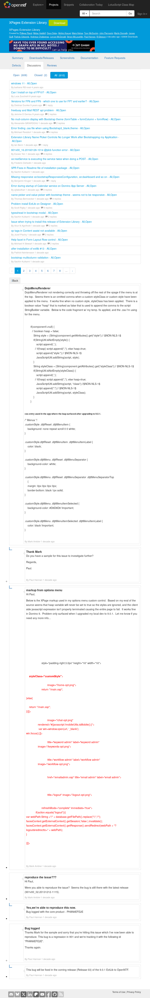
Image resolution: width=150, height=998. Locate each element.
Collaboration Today (91, 4)
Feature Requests (114, 58)
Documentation (89, 58)
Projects (53, 4)
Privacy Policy (134, 991)
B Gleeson (101, 36)
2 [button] (24, 270)
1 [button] (17, 270)
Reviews (52, 65)
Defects (16, 65)
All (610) (60, 75)
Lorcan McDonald (58, 36)
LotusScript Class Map (121, 4)
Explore (37, 4)
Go (130, 13)
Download (59, 23)
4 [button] (36, 270)
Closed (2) (40, 75)
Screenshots (67, 58)
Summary (17, 58)
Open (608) (20, 75)
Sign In (141, 14)
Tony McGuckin (91, 33)
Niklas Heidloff (39, 33)
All (84, 13)
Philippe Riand (26, 33)
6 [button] (48, 270)
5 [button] (42, 270)
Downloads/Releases (41, 58)
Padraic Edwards (21, 36)
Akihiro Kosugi (64, 33)
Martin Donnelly (121, 33)
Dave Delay (52, 33)
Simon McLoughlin (75, 36)
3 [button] (30, 270)
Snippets (69, 4)
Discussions (34, 65)
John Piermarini (106, 33)
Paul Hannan (89, 36)
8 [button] (60, 270)
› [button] (72, 270)
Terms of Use (118, 991)
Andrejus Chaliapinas (39, 36)
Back (15, 280)
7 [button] (54, 270)
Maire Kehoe (77, 33)
